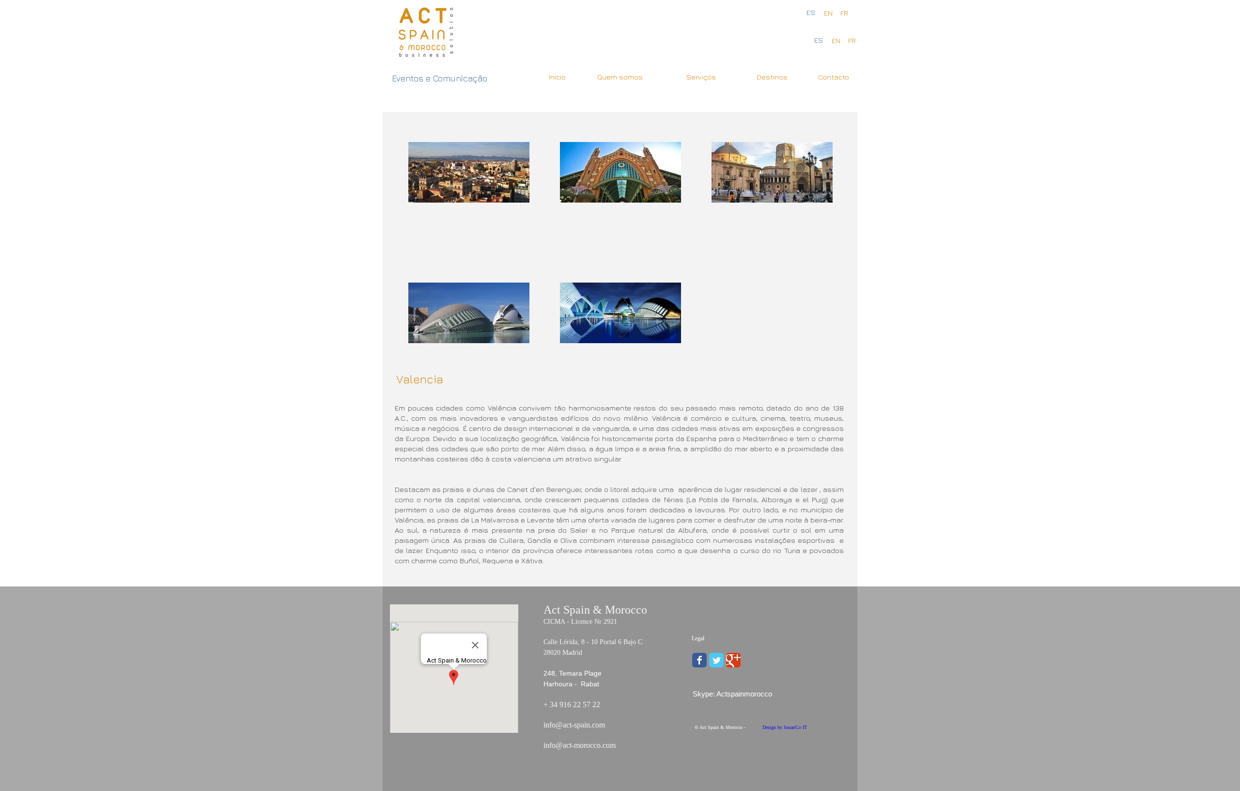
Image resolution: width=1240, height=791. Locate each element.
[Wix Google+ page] (733, 660)
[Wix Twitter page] (716, 660)
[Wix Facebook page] (699, 660)
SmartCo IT (794, 727)
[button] (852, 40)
